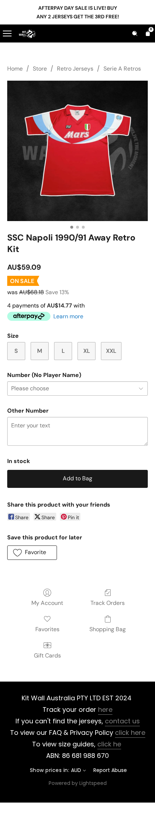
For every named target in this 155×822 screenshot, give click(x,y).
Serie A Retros (122, 68)
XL (86, 351)
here (105, 709)
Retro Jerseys (75, 68)
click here (130, 732)
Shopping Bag (107, 629)
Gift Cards (47, 655)
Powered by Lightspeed (78, 783)
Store (40, 68)
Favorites (47, 629)
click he (109, 744)
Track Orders (107, 603)
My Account (47, 603)
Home (15, 68)
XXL (111, 351)
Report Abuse (110, 770)
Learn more (68, 316)
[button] (32, 552)
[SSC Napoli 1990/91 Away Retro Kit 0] (77, 151)
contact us (122, 721)
